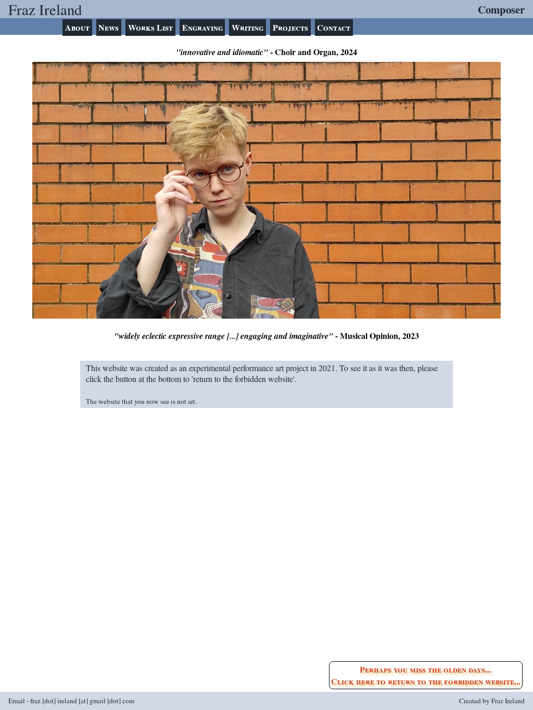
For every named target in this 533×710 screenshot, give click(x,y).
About (77, 27)
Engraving (202, 27)
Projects (290, 27)
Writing (247, 27)
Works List (150, 27)
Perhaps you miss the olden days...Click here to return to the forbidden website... (426, 675)
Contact (333, 27)
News (108, 27)
